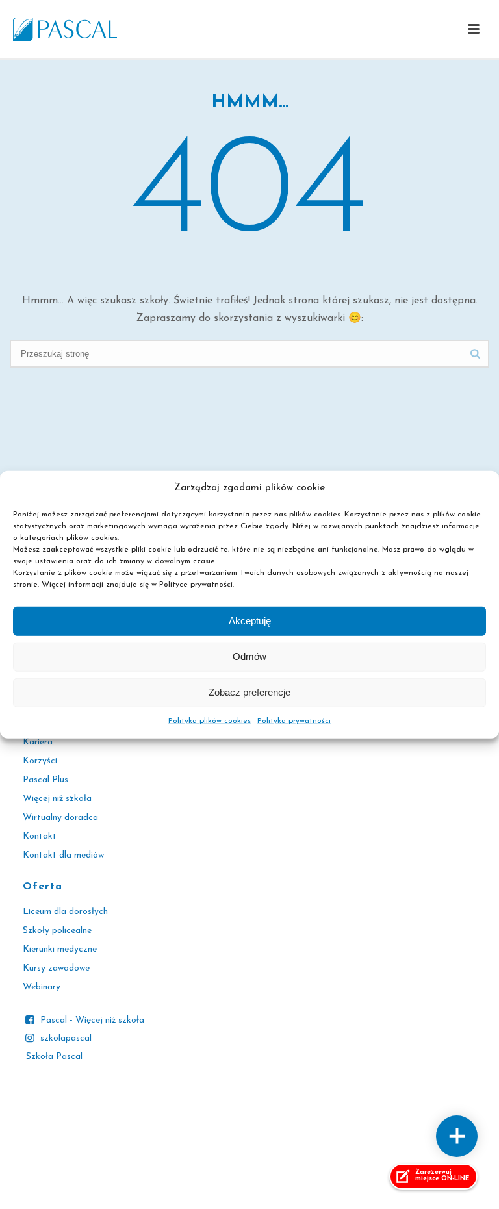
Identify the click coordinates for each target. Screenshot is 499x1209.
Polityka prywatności (294, 721)
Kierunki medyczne (60, 949)
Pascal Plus (45, 780)
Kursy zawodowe (56, 968)
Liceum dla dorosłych (65, 912)
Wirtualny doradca (60, 817)
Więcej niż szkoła (57, 799)
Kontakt (40, 836)
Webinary (41, 987)
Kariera (38, 742)
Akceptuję (250, 620)
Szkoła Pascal (54, 1057)
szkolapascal (66, 1038)
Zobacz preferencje (249, 692)
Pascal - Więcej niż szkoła (92, 1020)
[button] (473, 30)
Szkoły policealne (57, 930)
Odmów (249, 656)
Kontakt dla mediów (63, 855)
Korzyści (40, 761)
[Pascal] (65, 29)
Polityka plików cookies (209, 721)
